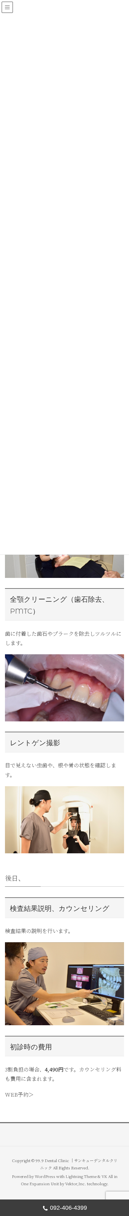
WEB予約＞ (19, 1094)
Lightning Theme (81, 1176)
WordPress (45, 1176)
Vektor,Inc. (75, 1183)
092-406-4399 (68, 1207)
